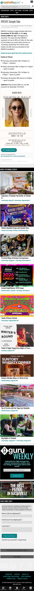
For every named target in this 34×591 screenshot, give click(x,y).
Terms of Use (10, 579)
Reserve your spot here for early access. (17, 53)
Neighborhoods (5, 10)
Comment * (6, 526)
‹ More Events (4, 16)
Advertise (9, 574)
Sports (31, 10)
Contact (17, 574)
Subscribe (17, 557)
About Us (25, 574)
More (31, 589)
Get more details (9, 150)
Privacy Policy (22, 579)
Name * (11, 513)
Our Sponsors (26, 576)
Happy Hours (18, 10)
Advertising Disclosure (17, 25)
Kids (17, 13)
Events (12, 10)
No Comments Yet (6, 156)
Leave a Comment (19, 156)
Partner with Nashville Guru (17, 550)
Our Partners (28, 25)
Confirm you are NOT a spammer (14, 540)
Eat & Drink (25, 10)
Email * (12, 520)
